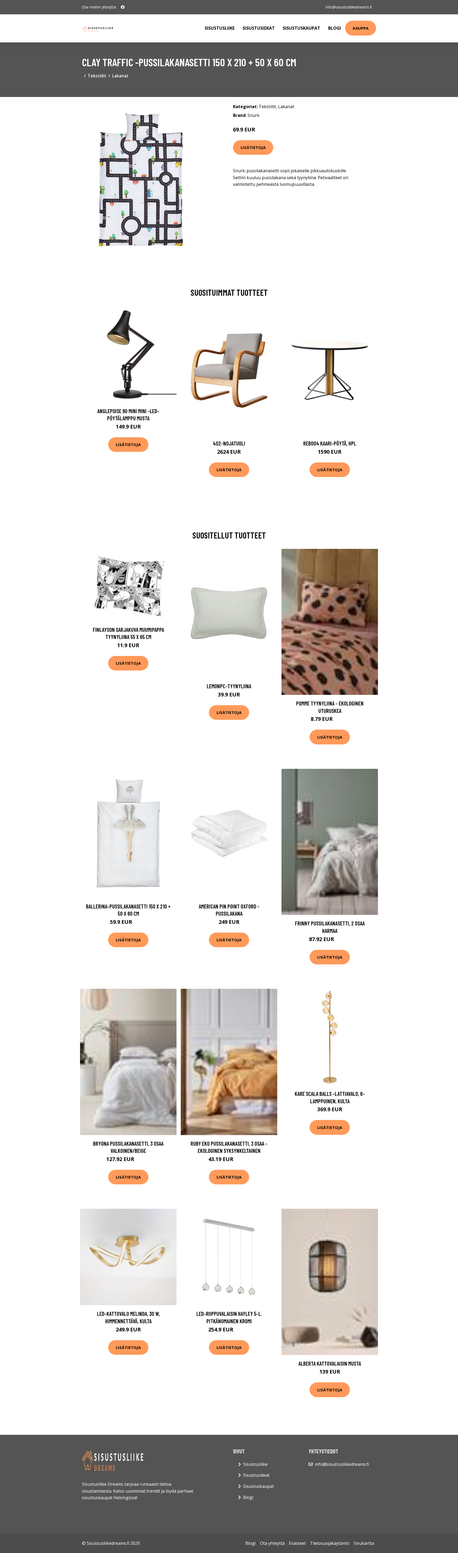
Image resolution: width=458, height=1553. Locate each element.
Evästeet (297, 1543)
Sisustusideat (259, 28)
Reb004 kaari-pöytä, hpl (329, 443)
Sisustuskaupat (301, 28)
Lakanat (120, 76)
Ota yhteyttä (272, 1543)
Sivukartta (364, 1543)
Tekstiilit (97, 76)
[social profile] (123, 7)
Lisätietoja (253, 147)
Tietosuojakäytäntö (329, 1543)
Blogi (334, 28)
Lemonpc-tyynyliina (229, 686)
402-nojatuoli (229, 443)
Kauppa (360, 28)
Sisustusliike (220, 28)
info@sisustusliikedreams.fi (349, 7)
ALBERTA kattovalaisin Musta (329, 1363)
